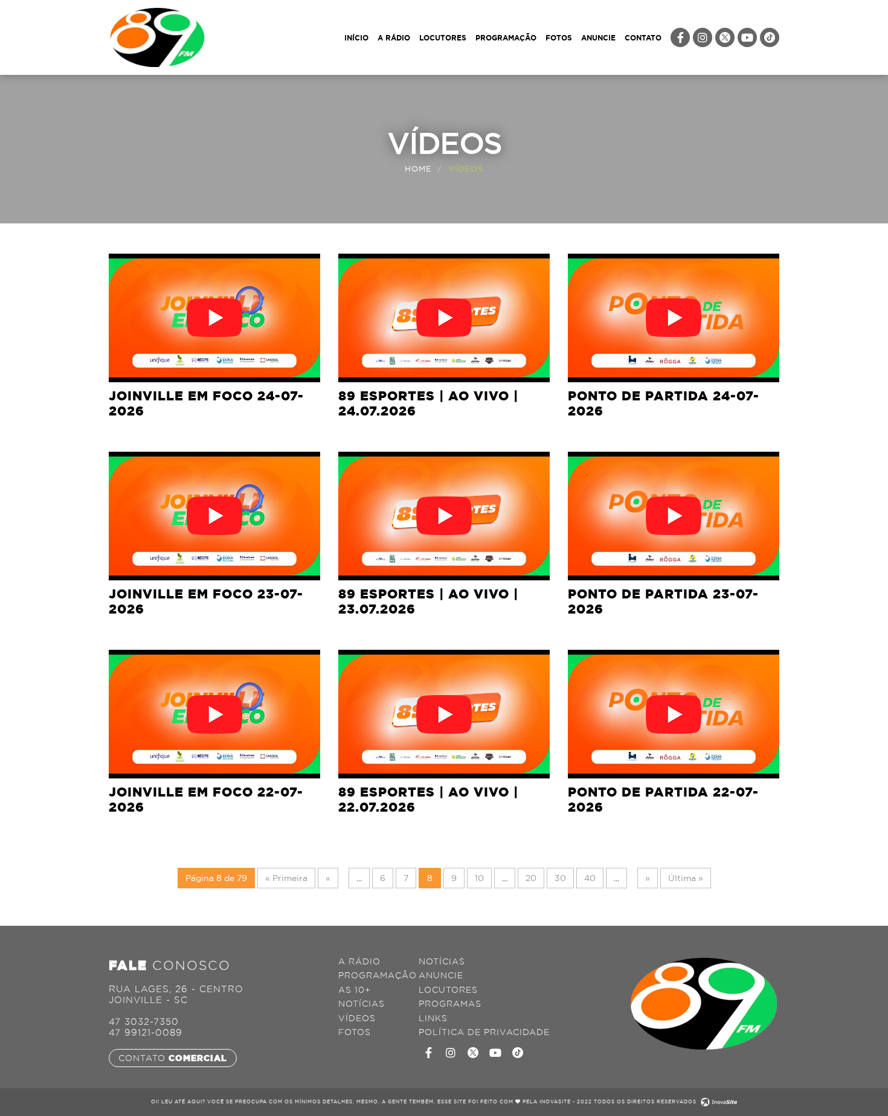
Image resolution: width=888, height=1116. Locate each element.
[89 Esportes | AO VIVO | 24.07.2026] (444, 318)
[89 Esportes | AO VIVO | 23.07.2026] (444, 516)
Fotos (558, 37)
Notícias (361, 1004)
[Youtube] (747, 37)
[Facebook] (680, 37)
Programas (450, 1004)
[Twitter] (725, 37)
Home (418, 168)
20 (531, 878)
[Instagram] (702, 37)
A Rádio (394, 37)
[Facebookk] (428, 1052)
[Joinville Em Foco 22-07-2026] (214, 714)
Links (433, 1018)
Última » (685, 878)
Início (356, 37)
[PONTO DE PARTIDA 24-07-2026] (673, 318)
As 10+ (354, 990)
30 (560, 878)
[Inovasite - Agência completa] (717, 1101)
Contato (643, 37)
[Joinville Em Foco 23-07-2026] (214, 516)
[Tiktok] (769, 37)
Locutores (442, 37)
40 (590, 878)
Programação (505, 37)
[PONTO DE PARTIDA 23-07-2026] (673, 516)
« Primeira (286, 878)
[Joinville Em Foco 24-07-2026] (214, 318)
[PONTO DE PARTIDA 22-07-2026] (673, 714)
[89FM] (157, 36)
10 (479, 878)
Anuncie (598, 37)
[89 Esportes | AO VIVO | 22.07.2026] (444, 714)
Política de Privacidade (484, 1032)
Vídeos (357, 1018)
